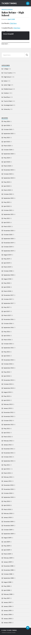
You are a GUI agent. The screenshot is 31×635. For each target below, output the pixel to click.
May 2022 (7, 202)
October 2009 (8, 529)
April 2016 (7, 335)
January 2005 (8, 610)
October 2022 (8, 194)
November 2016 (8, 319)
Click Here (13, 23)
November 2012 (8, 416)
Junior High (7, 85)
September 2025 (9, 133)
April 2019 (7, 263)
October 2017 (8, 299)
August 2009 (7, 537)
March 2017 (7, 315)
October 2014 (8, 364)
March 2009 (7, 554)
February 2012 (8, 440)
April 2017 (7, 311)
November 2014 (8, 360)
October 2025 (8, 129)
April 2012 (7, 432)
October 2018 (8, 271)
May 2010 (7, 501)
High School (7, 77)
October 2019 (8, 246)
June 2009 (7, 541)
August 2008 (7, 582)
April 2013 (7, 400)
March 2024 (7, 166)
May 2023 (7, 182)
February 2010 (8, 513)
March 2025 (7, 145)
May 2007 (7, 598)
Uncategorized (7, 9)
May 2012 (7, 428)
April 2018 (7, 287)
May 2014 (7, 372)
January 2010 (8, 517)
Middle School (8, 89)
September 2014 (9, 368)
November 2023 (8, 170)
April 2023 (7, 186)
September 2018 (9, 275)
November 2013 (8, 380)
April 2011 (7, 469)
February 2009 (8, 558)
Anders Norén (11, 632)
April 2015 (7, 356)
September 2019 (9, 251)
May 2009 (7, 546)
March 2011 (7, 473)
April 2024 (7, 162)
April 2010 (7, 505)
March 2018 (7, 291)
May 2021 (7, 218)
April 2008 (7, 590)
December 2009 (8, 521)
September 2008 (9, 578)
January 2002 (8, 622)
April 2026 (7, 125)
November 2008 (8, 570)
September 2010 (9, 497)
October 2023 (8, 174)
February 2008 (8, 594)
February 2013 (8, 404)
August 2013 (7, 392)
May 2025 (7, 137)
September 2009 (9, 533)
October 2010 (8, 493)
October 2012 (8, 420)
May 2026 (7, 121)
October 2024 (8, 149)
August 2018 (7, 279)
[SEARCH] (26, 55)
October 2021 (8, 210)
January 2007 (8, 602)
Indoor (6, 81)
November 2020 (8, 230)
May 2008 (7, 586)
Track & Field (8, 101)
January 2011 (8, 481)
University (7, 109)
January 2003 (8, 618)
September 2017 (9, 303)
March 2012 (7, 436)
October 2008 (8, 574)
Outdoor (6, 93)
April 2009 (7, 550)
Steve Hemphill (8, 34)
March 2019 (7, 267)
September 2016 (9, 327)
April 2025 (7, 141)
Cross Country (8, 73)
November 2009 (8, 525)
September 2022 (9, 198)
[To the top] (27, 627)
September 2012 (9, 424)
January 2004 (8, 614)
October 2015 (8, 343)
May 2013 (7, 396)
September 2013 (9, 388)
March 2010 (7, 509)
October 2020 (8, 234)
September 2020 (9, 238)
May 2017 (7, 307)
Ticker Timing (9, 3)
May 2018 (7, 283)
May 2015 (7, 352)
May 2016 (7, 331)
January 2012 (8, 444)
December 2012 (8, 412)
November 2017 (8, 295)
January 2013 (8, 408)
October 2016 (8, 323)
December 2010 (8, 485)
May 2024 (7, 157)
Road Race (7, 97)
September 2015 (9, 347)
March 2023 (7, 190)
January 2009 (8, 562)
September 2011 (9, 461)
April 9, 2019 (11, 19)
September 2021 (9, 214)
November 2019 (8, 242)
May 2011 (7, 465)
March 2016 (7, 339)
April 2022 (7, 206)
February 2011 (8, 477)
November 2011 (8, 453)
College (6, 69)
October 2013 (8, 384)
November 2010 (8, 489)
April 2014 (7, 376)
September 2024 (9, 153)
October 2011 (8, 457)
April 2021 (7, 222)
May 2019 (7, 259)
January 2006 (8, 606)
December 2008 (8, 566)
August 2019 (7, 255)
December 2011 (8, 448)
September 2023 (9, 178)
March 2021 (7, 226)
